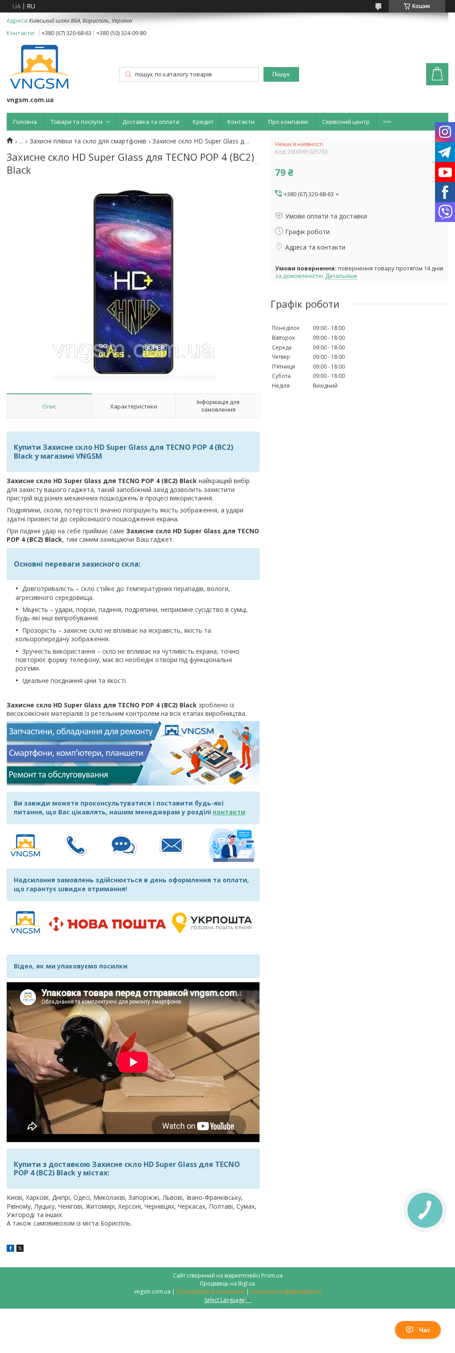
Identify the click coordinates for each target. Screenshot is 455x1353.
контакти (229, 812)
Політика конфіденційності (286, 1291)
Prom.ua (272, 1275)
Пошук (281, 74)
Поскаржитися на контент (210, 1291)
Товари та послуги (77, 122)
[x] (20, 1249)
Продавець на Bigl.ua (227, 1283)
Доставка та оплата (150, 122)
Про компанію (288, 122)
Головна (25, 122)
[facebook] (10, 1249)
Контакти (241, 122)
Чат (424, 1329)
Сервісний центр (346, 122)
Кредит (203, 122)
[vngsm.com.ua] (39, 68)
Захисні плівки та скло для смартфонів (88, 141)
